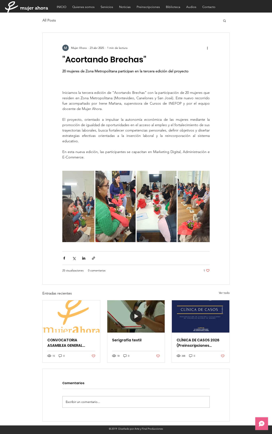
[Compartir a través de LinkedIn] (84, 258)
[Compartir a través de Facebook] (64, 258)
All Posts (49, 20)
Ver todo (224, 293)
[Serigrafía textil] (136, 316)
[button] (224, 20)
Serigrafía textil (127, 340)
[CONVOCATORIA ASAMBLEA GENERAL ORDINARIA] (71, 316)
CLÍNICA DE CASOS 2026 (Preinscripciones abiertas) (198, 343)
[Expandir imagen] (78, 206)
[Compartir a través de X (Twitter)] (74, 258)
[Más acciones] (207, 47)
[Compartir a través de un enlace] (93, 258)
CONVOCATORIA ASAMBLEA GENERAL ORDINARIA (65, 343)
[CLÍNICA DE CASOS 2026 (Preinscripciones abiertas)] (200, 316)
